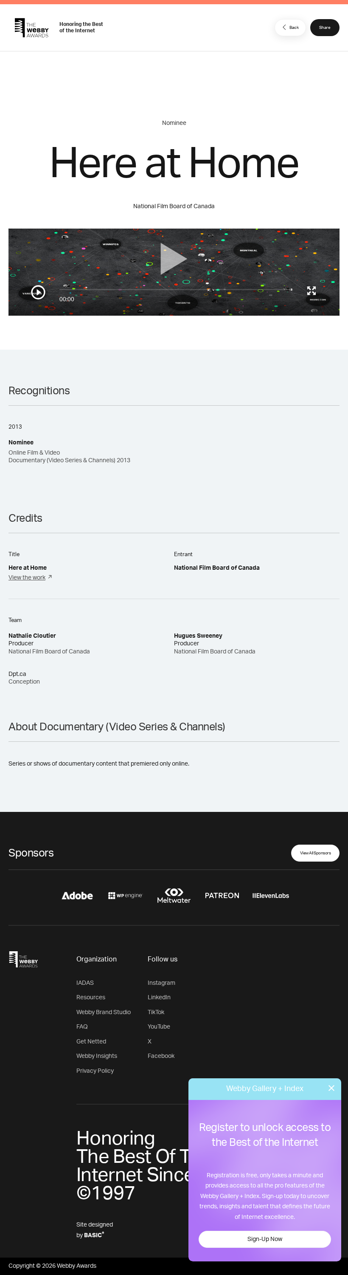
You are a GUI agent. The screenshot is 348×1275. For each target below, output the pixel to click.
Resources (90, 998)
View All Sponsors (315, 853)
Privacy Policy (95, 1071)
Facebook (161, 1056)
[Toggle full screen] (311, 290)
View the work (26, 578)
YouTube (159, 1027)
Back (294, 27)
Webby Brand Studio (103, 1012)
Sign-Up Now (264, 1239)
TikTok (156, 1012)
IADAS (85, 983)
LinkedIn (159, 998)
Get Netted (91, 1042)
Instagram (161, 983)
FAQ (82, 1027)
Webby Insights (96, 1056)
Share (325, 27)
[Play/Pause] (38, 292)
